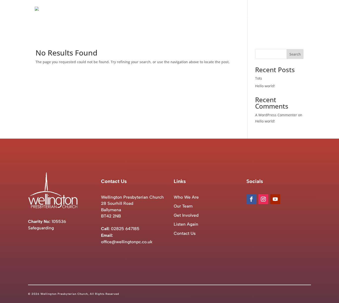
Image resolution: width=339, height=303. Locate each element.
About (183, 18)
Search (295, 54)
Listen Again (271, 18)
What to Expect (215, 18)
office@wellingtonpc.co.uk (126, 241)
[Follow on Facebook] (251, 199)
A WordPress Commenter (276, 115)
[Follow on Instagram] (263, 199)
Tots (258, 78)
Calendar (245, 18)
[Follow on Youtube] (275, 199)
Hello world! (265, 86)
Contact (297, 18)
